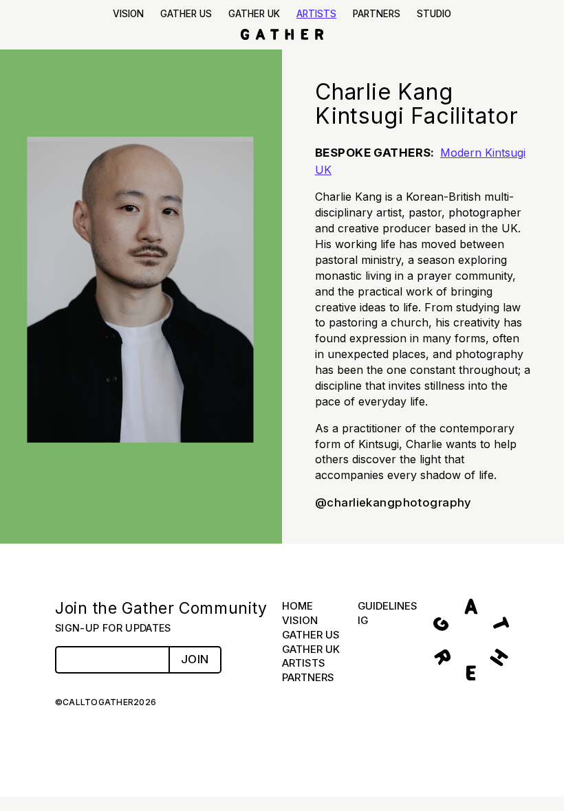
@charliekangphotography (393, 502)
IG (363, 620)
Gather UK (254, 13)
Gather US (186, 13)
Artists (316, 13)
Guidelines (387, 605)
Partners (376, 13)
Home (297, 605)
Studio (434, 13)
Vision (128, 13)
